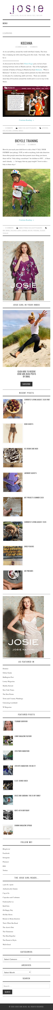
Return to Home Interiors (11, 919)
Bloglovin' (6, 849)
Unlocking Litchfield (10, 703)
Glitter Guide (7, 673)
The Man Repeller (9, 936)
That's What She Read (10, 923)
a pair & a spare (8, 884)
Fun (24, 128)
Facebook (6, 853)
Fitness (25, 228)
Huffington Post (8, 677)
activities (45, 128)
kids (4, 131)
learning (15, 131)
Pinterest (6, 862)
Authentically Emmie (10, 889)
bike (4, 230)
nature (30, 230)
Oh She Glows (7, 914)
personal (36, 230)
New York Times (8, 690)
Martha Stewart (8, 686)
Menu (5, 23)
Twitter (5, 870)
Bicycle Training (26, 140)
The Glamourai (8, 931)
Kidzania (26, 43)
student (42, 230)
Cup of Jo (6, 893)
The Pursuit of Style (9, 940)
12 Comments (32, 144)
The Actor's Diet (8, 927)
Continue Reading (26, 120)
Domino (5, 668)
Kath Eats (6, 906)
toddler (5, 233)
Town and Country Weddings (13, 698)
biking (8, 230)
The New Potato (8, 694)
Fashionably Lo (8, 902)
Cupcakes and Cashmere (11, 897)
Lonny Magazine (9, 681)
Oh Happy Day (8, 910)
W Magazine (7, 707)
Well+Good (7, 944)
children (13, 230)
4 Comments (33, 47)
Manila (21, 131)
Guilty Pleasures (31, 128)
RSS (4, 866)
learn (19, 230)
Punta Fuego (28, 63)
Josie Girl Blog (26, 9)
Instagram (6, 857)
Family (20, 128)
